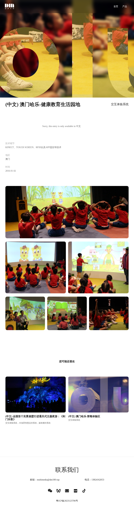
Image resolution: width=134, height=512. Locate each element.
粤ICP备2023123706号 (67, 501)
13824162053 (98, 479)
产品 (124, 6)
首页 (116, 6)
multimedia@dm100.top (48, 479)
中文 (78, 126)
